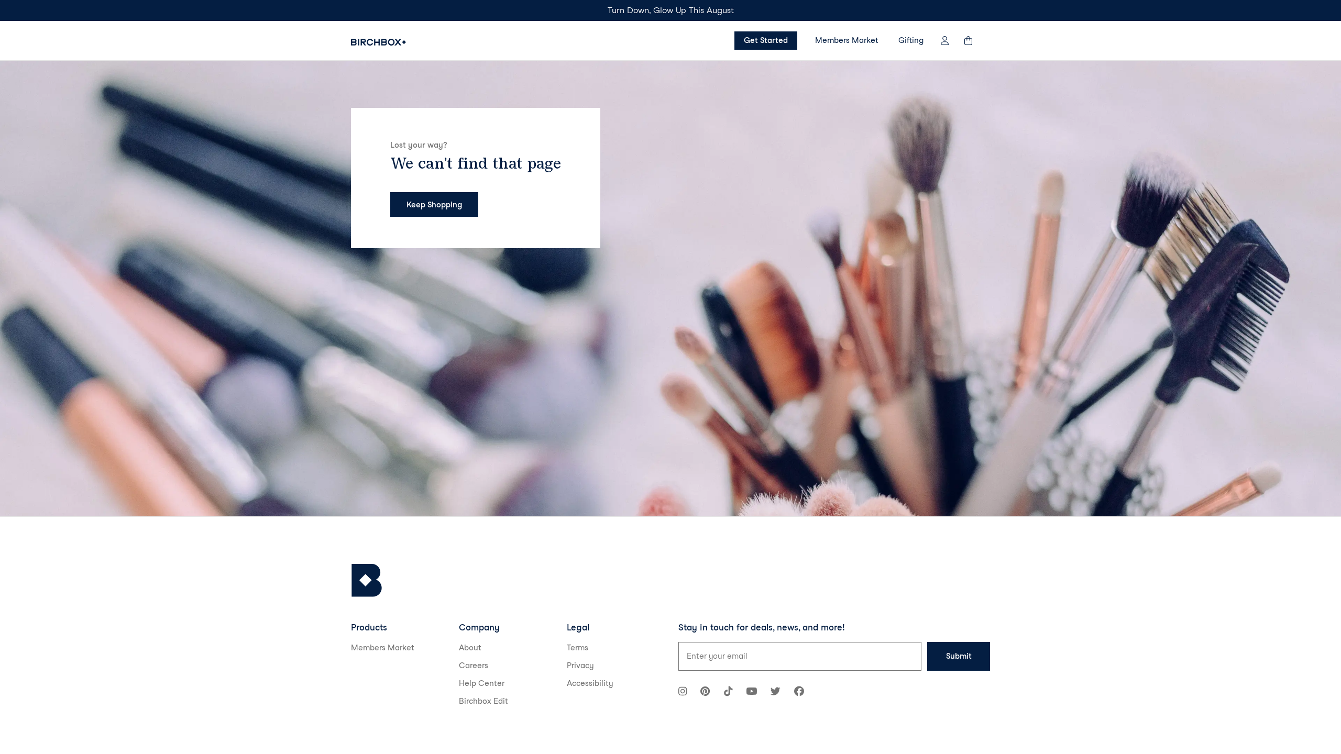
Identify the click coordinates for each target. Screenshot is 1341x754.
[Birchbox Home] (378, 42)
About (470, 647)
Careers (473, 665)
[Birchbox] (366, 580)
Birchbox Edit (483, 701)
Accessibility (590, 683)
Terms (577, 647)
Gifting (911, 40)
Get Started (766, 40)
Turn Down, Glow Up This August (671, 10)
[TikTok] (728, 692)
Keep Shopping (434, 204)
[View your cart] (973, 40)
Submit (959, 656)
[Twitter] (776, 692)
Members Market (846, 40)
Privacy (580, 665)
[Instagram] (682, 692)
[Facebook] (799, 692)
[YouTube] (751, 692)
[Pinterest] (705, 692)
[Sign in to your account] (945, 40)
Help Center (481, 683)
